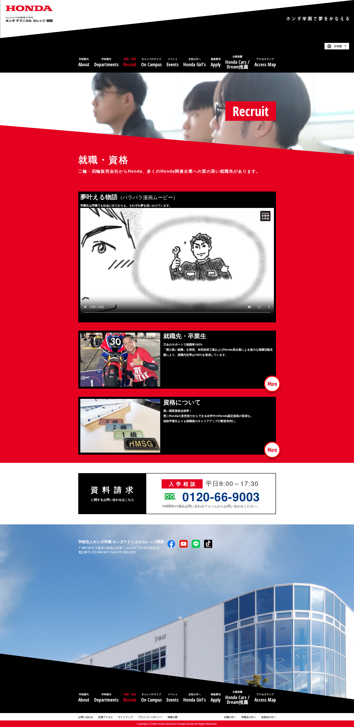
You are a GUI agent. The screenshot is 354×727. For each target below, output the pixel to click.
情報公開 (172, 717)
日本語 (338, 46)
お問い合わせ (85, 717)
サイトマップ (125, 717)
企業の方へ (230, 717)
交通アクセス (105, 717)
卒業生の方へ (248, 717)
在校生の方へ (268, 717)
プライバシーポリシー (150, 717)
